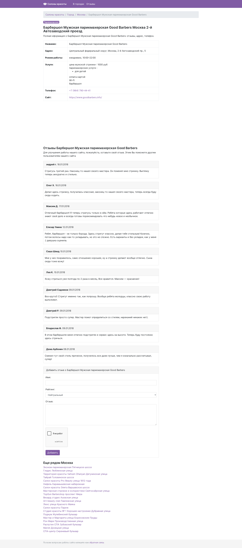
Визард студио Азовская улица (60, 497)
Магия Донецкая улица (56, 527)
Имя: (48, 377)
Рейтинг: (50, 389)
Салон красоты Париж (55, 507)
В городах (78, 4)
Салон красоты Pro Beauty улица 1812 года (67, 480)
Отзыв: (49, 401)
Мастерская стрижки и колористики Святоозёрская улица (76, 490)
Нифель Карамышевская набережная (63, 484)
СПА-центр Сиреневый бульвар (60, 531)
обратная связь (96, 542)
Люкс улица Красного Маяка (59, 504)
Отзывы (90, 4)
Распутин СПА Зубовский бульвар (62, 524)
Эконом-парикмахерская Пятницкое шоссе (67, 467)
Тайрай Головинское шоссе (58, 477)
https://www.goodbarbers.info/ (85, 97)
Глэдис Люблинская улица (58, 470)
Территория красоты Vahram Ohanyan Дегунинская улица (75, 474)
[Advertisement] (101, 123)
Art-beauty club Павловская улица (62, 500)
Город (70, 14)
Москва (81, 14)
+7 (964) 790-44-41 (79, 90)
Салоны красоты (57, 4)
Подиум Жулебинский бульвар (60, 514)
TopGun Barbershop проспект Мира (62, 494)
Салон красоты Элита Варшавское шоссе (66, 487)
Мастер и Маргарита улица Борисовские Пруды (70, 517)
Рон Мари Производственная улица (63, 521)
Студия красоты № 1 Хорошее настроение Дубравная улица (76, 511)
